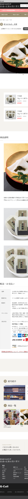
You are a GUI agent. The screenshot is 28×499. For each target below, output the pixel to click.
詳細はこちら (21, 293)
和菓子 (3, 478)
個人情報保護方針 (19, 492)
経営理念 (9, 492)
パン (14, 478)
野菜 (4, 19)
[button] (23, 74)
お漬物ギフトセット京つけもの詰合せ (11, 28)
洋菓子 (3, 476)
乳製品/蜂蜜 (16, 476)
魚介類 (3, 470)
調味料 (14, 474)
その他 (7, 19)
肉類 (3, 472)
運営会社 (2, 492)
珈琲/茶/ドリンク (17, 472)
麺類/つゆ (15, 467)
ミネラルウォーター (18, 469)
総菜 (25, 469)
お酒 (14, 470)
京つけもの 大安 (10, 24)
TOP (1, 19)
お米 (3, 467)
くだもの (4, 469)
